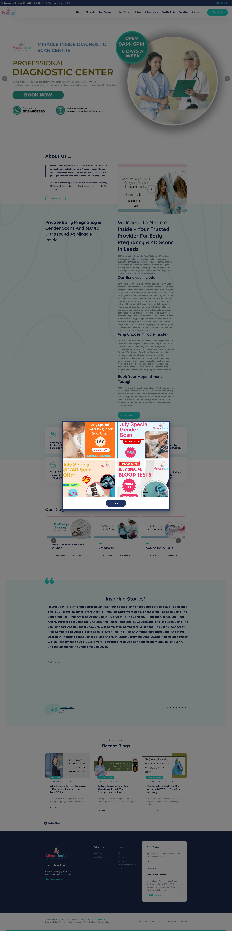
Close (116, 503)
